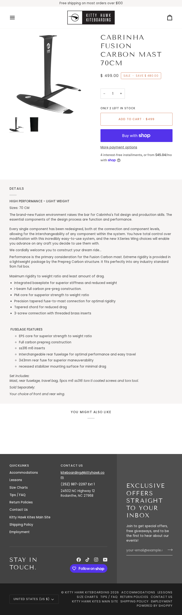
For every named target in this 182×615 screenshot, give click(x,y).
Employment (19, 532)
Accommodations (23, 472)
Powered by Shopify (155, 606)
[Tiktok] (87, 560)
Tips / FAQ (17, 495)
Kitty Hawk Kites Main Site (29, 517)
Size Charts (18, 487)
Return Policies (21, 502)
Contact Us (18, 509)
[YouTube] (105, 560)
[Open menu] (16, 17)
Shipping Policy (21, 524)
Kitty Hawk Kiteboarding (87, 592)
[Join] (169, 550)
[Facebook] (79, 560)
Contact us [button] (72, 466)
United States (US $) (32, 599)
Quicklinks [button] (19, 466)
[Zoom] (50, 74)
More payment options (118, 147)
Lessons (15, 480)
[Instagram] (96, 560)
